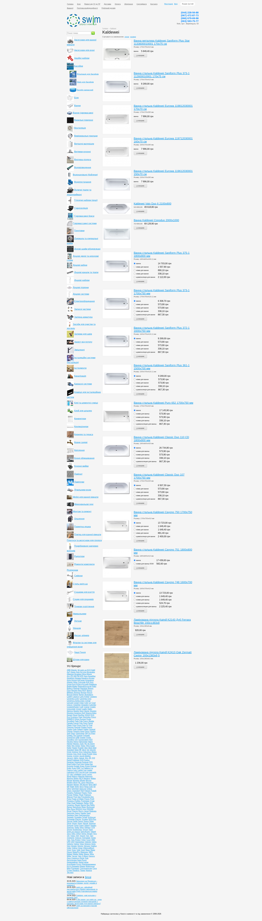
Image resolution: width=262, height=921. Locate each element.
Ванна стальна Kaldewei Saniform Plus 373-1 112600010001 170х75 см (162, 75)
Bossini (70, 695)
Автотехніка (72, 860)
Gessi (87, 731)
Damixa (70, 711)
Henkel (69, 744)
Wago (87, 850)
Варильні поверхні (83, 120)
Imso (81, 752)
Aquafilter (92, 676)
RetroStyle (77, 807)
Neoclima (89, 783)
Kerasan (85, 762)
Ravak (77, 805)
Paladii (93, 791)
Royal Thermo (72, 811)
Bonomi (84, 693)
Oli (94, 787)
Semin (80, 821)
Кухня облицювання (84, 458)
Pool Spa (77, 797)
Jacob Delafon (85, 756)
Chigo (81, 703)
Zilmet (81, 858)
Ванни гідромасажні (83, 113)
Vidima (74, 848)
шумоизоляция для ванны (146, 424)
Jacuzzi (70, 758)
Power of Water (78, 799)
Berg (80, 690)
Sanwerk (70, 817)
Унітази (78, 621)
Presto (87, 799)
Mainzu (75, 776)
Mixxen (88, 780)
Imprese (75, 752)
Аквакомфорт (72, 862)
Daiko (90, 709)
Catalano (93, 697)
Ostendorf (76, 791)
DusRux (81, 715)
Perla (90, 793)
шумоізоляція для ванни (145, 277)
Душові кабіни (80, 265)
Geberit (80, 729)
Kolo (82, 764)
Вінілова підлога (82, 159)
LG (68, 774)
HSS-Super (90, 746)
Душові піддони (81, 287)
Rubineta (92, 811)
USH (73, 842)
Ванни (77, 105)
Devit (82, 711)
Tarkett (93, 832)
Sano (76, 815)
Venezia (87, 844)
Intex (95, 754)
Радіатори (79, 556)
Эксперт (70, 873)
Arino (69, 680)
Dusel (75, 715)
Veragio (74, 846)
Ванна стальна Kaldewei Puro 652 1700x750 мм (163, 402)
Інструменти (80, 368)
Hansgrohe (83, 742)
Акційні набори (81, 58)
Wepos (86, 854)
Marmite (81, 776)
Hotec (83, 746)
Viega (80, 848)
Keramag (78, 762)
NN (68, 787)
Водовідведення (82, 167)
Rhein (83, 807)
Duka (94, 713)
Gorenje (79, 735)
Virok (69, 850)
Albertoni (70, 674)
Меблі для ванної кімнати (85, 497)
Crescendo (71, 709)
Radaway (79, 803)
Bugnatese (89, 695)
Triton (83, 840)
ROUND (90, 809)
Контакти (153, 4)
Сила (95, 868)
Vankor (76, 844)
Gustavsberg (83, 740)
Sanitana (70, 815)
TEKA (78, 834)
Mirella (82, 780)
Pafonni (87, 791)
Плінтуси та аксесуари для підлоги (84, 540)
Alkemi (89, 674)
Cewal (76, 703)
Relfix (92, 805)
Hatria (90, 742)
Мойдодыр (90, 866)
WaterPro (76, 852)
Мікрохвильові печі (83, 504)
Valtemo (70, 844)
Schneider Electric (74, 819)
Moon (75, 783)
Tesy (95, 834)
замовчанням (118, 37)
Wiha (92, 854)
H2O (91, 740)
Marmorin (89, 776)
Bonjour (77, 693)
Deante (76, 711)
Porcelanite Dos (87, 797)
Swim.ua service (73, 832)
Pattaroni (77, 793)
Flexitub (77, 727)
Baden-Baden (72, 686)
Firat (90, 725)
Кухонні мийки (81, 466)
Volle (78, 850)
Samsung (70, 813)
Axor (74, 684)
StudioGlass (77, 830)
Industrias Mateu (89, 752)
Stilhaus (87, 828)
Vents (93, 844)
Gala (75, 729)
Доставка (107, 4)
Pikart (81, 795)
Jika (86, 758)
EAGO (87, 715)
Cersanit (70, 703)
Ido (88, 750)
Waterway (84, 852)
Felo (81, 723)
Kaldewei (113, 28)
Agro (78, 672)
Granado (86, 735)
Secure (69, 821)
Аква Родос (82, 860)
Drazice (89, 713)
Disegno (93, 711)
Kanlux (87, 760)
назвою (133, 37)
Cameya (75, 697)
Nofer (77, 787)
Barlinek (76, 688)
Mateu (76, 778)
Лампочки (79, 482)
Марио (82, 866)
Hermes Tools (78, 744)
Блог (79, 4)
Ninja (91, 785)
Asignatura (89, 680)
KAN (82, 760)
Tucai (88, 840)
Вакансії (70, 8)
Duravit (69, 715)
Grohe (88, 738)
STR (93, 828)
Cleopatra (85, 705)
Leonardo (92, 772)
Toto (91, 836)
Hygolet (81, 748)
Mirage (69, 780)
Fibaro (69, 725)
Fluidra (84, 727)
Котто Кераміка (73, 866)
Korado (76, 766)
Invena (69, 756)
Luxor (84, 774)
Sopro (81, 825)
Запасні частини (82, 309)
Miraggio (76, 780)
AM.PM (76, 676)
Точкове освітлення (84, 606)
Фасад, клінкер (81, 635)
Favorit (76, 723)
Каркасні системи (83, 384)
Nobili (72, 787)
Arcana (91, 678)
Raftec (86, 803)
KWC (79, 768)
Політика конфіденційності (87, 8)
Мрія (69, 868)
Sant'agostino (84, 815)
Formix (89, 727)
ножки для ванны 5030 (145, 564)
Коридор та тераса (83, 434)
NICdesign (84, 785)
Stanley (93, 825)
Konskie (70, 766)
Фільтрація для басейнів (88, 74)
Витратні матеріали (84, 144)
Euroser (83, 719)
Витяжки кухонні (82, 152)
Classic (70, 705)
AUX (88, 682)
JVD (93, 758)
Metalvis (87, 778)
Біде (76, 98)
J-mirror (76, 756)
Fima (74, 725)
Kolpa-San (89, 764)
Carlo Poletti (84, 697)
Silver (69, 823)
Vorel (83, 850)
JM (90, 758)
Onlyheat (75, 789)
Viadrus (94, 846)
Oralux (89, 789)
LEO (77, 772)
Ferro (85, 723)
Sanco (77, 813)
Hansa (75, 742)
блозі (88, 877)
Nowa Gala (88, 787)
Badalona (93, 684)
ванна (136, 51)
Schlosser (92, 817)
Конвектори (80, 418)
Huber (69, 748)
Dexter (86, 711)
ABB (69, 670)
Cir (90, 703)
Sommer (70, 825)
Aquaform (71, 678)
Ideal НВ (78, 750)
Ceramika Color (73, 699)
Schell (84, 817)
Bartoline (83, 688)
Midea (93, 778)
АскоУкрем (71, 864)
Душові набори (82, 280)
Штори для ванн (81, 659)
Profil (92, 799)
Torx (87, 836)
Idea (86, 748)
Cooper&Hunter (73, 707)
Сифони (78, 576)
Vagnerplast (79, 842)
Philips (75, 795)
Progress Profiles (74, 801)
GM (86, 733)
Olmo (69, 789)
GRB (77, 738)
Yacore (74, 856)
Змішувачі (79, 350)
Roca (73, 809)
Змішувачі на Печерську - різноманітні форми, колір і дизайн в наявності (82, 883)
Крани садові (80, 442)
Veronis (80, 846)
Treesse (78, 838)
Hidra (69, 746)
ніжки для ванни (142, 267)
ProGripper (85, 801)
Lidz (71, 774)
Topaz (72, 836)
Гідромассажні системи (85, 223)
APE (82, 676)
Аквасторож (83, 862)
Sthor (82, 828)
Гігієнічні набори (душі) (86, 200)
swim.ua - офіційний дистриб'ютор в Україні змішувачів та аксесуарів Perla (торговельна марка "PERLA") (82, 890)
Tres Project (76, 840)
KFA (91, 762)
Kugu (74, 768)
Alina (84, 674)
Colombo (92, 705)
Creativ (93, 707)
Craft (81, 707)
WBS (91, 852)
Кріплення (79, 450)
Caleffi (69, 697)
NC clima (81, 783)
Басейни (78, 66)
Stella (77, 828)
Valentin (88, 842)
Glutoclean (80, 733)
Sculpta (85, 819)
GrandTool (71, 738)
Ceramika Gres (85, 699)
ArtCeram (81, 680)
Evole (89, 719)
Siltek (91, 821)
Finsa (79, 725)
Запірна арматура (83, 317)
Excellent (70, 721)
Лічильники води (82, 490)
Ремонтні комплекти (84, 564)
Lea (85, 770)
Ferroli (90, 723)
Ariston (74, 680)
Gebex (86, 729)
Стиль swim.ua (80, 584)
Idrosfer (93, 750)
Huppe (74, 748)
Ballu (94, 686)
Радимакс (75, 868)
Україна (89, 870)
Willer (69, 856)
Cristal (78, 709)
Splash (87, 825)
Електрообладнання (84, 301)
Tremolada (86, 838)
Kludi (69, 764)
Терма (82, 870)
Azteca (79, 684)
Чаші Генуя (80, 652)
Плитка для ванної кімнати (87, 534)
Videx (69, 848)
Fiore (84, 725)
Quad (73, 803)
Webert (69, 854)
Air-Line (83, 672)
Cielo (86, 703)
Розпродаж (72, 570)
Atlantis (74, 670)
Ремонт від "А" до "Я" (92, 4)
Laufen (80, 770)
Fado (77, 721)
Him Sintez (76, 746)
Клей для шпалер (83, 411)
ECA (92, 715)
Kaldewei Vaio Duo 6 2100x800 (152, 203)
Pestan (69, 795)
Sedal (75, 821)
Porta (69, 799)
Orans (69, 791)
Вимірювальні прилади (86, 136)
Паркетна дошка (82, 526)
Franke (69, 729)
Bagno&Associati (85, 686)
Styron (85, 830)
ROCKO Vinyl (81, 809)
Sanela (83, 813)
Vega (82, 844)
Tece (69, 834)
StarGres (70, 828)
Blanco (89, 690)
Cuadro (84, 709)
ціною (127, 37)
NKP (95, 785)
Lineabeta (77, 774)
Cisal (94, 703)
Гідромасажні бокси (84, 216)
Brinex (81, 695)
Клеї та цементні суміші (86, 403)
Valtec (94, 842)
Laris (75, 770)
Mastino (70, 778)
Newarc (76, 785)
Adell (93, 670)
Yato (79, 856)
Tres (68, 840)
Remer (69, 807)
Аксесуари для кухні (84, 50)
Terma (83, 834)
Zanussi (92, 856)
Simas (74, 823)
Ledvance (71, 772)
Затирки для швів (83, 334)
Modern (70, 783)
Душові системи (81, 294)
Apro (86, 676)
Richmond (90, 807)
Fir (87, 725)
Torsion (82, 836)
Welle (81, 854)
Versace (87, 846)
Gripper (83, 738)
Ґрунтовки (79, 230)
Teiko (73, 834)
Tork (77, 836)
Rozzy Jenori (83, 811)
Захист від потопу (83, 342)
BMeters (70, 693)
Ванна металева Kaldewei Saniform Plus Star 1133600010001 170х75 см (162, 42)
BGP (84, 690)
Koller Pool (75, 764)
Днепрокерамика (89, 864)
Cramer (87, 707)
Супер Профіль (73, 870)
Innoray (70, 754)
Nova (82, 787)
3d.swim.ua (82, 670)
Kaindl (69, 760)
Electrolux (87, 717)
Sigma (86, 821)
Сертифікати (142, 4)
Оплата (118, 4)
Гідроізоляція (81, 208)
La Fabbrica (85, 768)
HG (85, 744)
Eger (80, 717)
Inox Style (77, 754)
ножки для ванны (142, 414)
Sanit (89, 813)
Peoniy (84, 793)
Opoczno (82, 789)
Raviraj (83, 805)
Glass (73, 733)
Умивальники (79, 614)
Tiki (68, 836)
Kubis (69, 768)
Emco (93, 717)
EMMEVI (70, 719)
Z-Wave (85, 856)
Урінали (77, 628)
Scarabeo (78, 817)
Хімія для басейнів (85, 82)
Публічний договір (108, 8)
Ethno (77, 719)
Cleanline (77, 705)
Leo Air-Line (83, 772)
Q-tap (92, 801)
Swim (91, 830)
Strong (69, 830)
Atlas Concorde (79, 682)
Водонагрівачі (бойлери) (85, 175)
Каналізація (80, 376)
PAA (82, 791)
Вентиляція (80, 128)
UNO (93, 840)
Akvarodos (91, 672)
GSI (76, 740)
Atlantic (70, 682)
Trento (93, 838)
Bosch (89, 693)
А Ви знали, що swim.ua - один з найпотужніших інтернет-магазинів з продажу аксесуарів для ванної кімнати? (84, 902)
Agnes (73, 672)
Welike (75, 854)
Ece (68, 717)
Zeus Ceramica (73, 858)
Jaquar (81, 758)
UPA (68, 842)
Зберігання (128, 4)
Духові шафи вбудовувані (87, 249)
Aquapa (78, 678)
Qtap (69, 803)
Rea (88, 805)
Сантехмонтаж (86, 868)
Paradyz (70, 793)
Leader (89, 770)
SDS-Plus (92, 819)
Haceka (70, 742)
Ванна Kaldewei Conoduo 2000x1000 (156, 220)
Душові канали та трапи (86, 272)
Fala (81, 721)
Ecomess (74, 717)
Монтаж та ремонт (82, 511)
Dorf (83, 713)
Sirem (80, 823)
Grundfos (70, 740)
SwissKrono (85, 832)
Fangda (70, 723)
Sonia (76, 825)
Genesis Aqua (78, 731)
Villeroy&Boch (88, 848)
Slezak (85, 823)
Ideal (90, 748)
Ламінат (78, 474)
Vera (68, 846)
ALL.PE (70, 676)
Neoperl (70, 785)
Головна (70, 4)
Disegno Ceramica (74, 713)
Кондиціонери (81, 426)
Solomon (92, 823)
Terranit (90, 834)
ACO (89, 670)
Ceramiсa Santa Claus (76, 701)
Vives (74, 850)
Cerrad (87, 701)
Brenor (75, 695)
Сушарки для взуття (84, 592)
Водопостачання (82, 182)
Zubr (86, 858)
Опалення (79, 519)
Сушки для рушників (83, 599)
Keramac (70, 762)
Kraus (82, 766)
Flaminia (70, 727)
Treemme (70, 838)
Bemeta (74, 690)
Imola (69, 752)
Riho (68, 809)
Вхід (176, 4)
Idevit (84, 750)
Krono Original (90, 766)
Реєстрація (168, 4)
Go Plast (91, 733)
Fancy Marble (88, 721)
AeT (68, 672)
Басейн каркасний (85, 90)
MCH (81, 778)
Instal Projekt (87, 754)
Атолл (78, 864)
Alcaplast (78, 674)
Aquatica (84, 678)
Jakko (76, 758)
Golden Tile (71, 735)
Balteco (70, 688)
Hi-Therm (91, 744)
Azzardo (85, 684)
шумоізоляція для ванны (145, 390)
